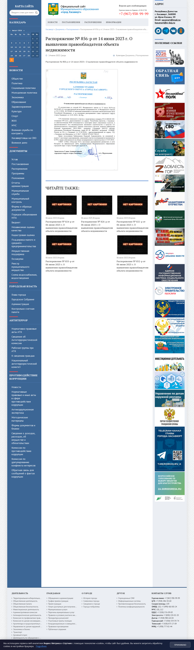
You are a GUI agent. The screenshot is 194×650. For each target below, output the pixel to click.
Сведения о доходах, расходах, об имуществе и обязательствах (23, 438)
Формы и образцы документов (22, 208)
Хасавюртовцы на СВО (24, 138)
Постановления (20, 164)
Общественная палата (22, 604)
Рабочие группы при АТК (23, 349)
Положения (18, 178)
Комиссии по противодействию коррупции (21, 451)
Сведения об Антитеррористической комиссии (24, 340)
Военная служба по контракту (22, 131)
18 (16, 51)
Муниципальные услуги (57, 609)
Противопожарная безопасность (132, 604)
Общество (17, 78)
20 (24, 51)
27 (24, 56)
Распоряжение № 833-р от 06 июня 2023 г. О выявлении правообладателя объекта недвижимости (61, 266)
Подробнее (41, 646)
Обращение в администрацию (60, 598)
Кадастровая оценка (23, 235)
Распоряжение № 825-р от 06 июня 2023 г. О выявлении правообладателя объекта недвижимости (132, 226)
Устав (15, 159)
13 (24, 47)
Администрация (20, 304)
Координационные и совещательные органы (67, 624)
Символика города (91, 601)
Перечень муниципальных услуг (61, 612)
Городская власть (23, 286)
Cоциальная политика (24, 88)
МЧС (14, 125)
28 (29, 56)
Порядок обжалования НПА (24, 216)
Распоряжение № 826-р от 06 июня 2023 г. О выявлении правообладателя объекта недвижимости (97, 226)
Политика (17, 83)
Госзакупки (17, 258)
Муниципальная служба (20, 192)
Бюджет (16, 222)
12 (20, 47)
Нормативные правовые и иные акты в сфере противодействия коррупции (24, 398)
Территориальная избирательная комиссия (31, 598)
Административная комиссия (25, 612)
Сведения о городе (91, 604)
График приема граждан (58, 601)
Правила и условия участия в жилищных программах (70, 615)
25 (16, 56)
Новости (16, 70)
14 (29, 47)
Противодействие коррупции (23, 377)
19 (20, 51)
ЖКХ (14, 120)
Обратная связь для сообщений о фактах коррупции (23, 473)
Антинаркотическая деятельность (27, 615)
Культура (16, 111)
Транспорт (17, 632)
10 (12, 47)
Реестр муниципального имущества (20, 267)
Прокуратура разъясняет (58, 618)
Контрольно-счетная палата (23, 310)
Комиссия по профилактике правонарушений (32, 618)
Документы (18, 151)
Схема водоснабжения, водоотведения (24, 276)
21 (29, 51)
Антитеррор (18, 320)
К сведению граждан (23, 355)
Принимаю (180, 645)
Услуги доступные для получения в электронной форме (71, 607)
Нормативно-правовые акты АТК (24, 330)
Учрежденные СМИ (126, 598)
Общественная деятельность (25, 601)
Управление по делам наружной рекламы (30, 626)
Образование (19, 102)
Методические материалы (20, 419)
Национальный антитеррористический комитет (24, 364)
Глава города (19, 294)
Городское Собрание (23, 299)
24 (12, 56)
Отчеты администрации (20, 184)
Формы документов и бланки (23, 427)
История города (90, 598)
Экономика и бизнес (21, 629)
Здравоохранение (21, 106)
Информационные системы (129, 601)
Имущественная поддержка (20, 252)
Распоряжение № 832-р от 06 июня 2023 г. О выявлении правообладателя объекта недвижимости (132, 266)
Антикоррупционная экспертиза (23, 411)
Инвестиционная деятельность (26, 609)
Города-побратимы (91, 607)
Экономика (18, 97)
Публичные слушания (57, 629)
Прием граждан (54, 604)
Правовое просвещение (58, 626)
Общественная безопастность (25, 607)
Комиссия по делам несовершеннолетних (30, 621)
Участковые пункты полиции (60, 621)
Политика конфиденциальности (131, 607)
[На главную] (81, 9)
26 (20, 56)
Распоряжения (19, 168)
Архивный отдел (20, 635)
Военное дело (19, 142)
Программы (18, 173)
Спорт (15, 116)
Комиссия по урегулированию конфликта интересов (23, 462)
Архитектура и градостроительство (27, 624)
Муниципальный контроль (20, 200)
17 (12, 51)
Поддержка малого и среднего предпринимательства (24, 243)
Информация (113, 22)
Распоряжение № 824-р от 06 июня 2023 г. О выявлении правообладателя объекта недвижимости (61, 226)
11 (16, 47)
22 (33, 51)
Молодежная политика (24, 92)
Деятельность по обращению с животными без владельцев (38, 638)
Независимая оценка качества (23, 228)
